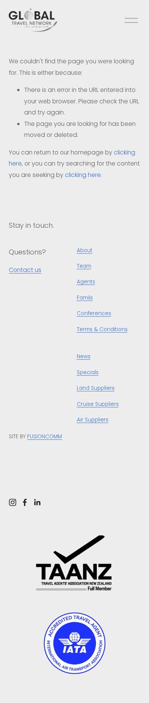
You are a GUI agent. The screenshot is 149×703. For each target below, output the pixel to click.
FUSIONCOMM (44, 436)
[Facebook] (25, 502)
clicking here (83, 175)
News (84, 356)
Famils (85, 297)
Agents (86, 281)
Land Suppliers (96, 388)
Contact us (25, 269)
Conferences (94, 313)
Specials (88, 372)
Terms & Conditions (102, 329)
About (84, 250)
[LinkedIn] (37, 502)
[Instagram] (12, 502)
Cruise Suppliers (98, 404)
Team (84, 266)
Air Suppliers (93, 419)
